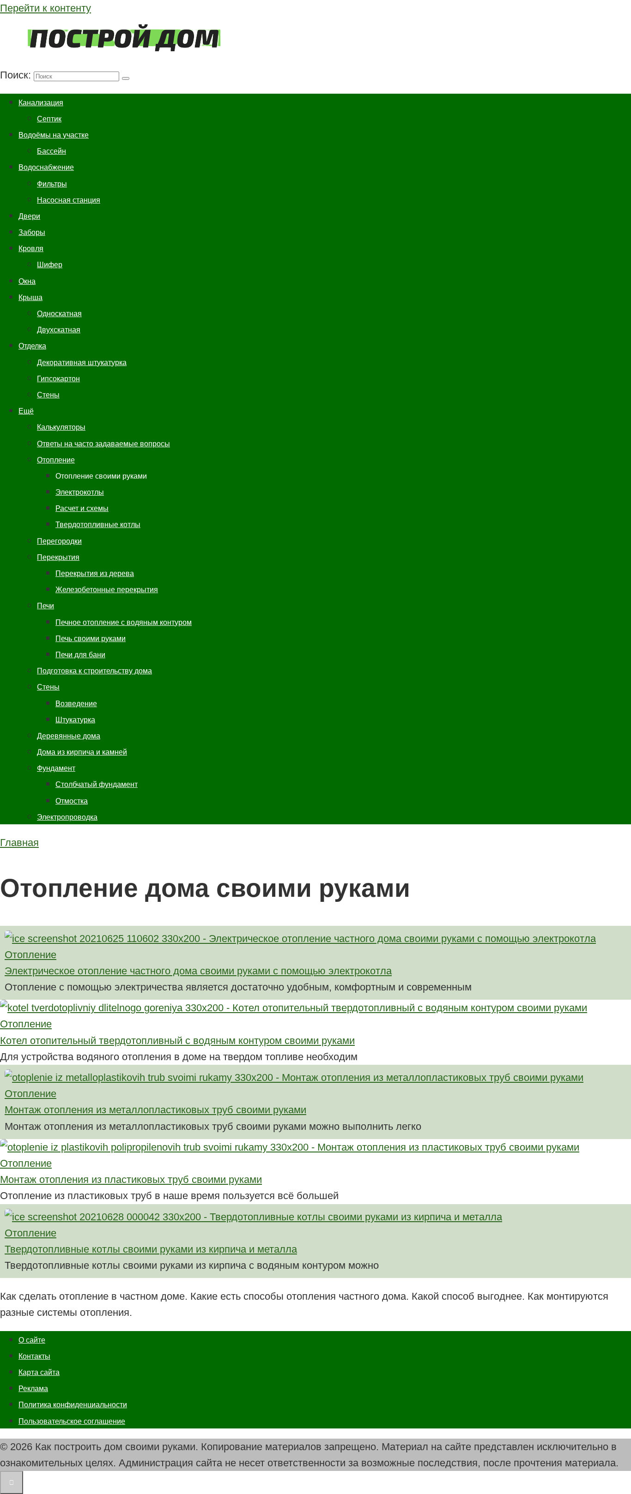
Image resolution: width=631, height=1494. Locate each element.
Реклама (33, 1388)
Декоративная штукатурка (82, 362)
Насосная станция (68, 200)
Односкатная (59, 314)
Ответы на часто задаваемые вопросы (103, 444)
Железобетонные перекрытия (106, 590)
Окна (27, 281)
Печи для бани (80, 655)
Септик (49, 119)
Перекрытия (58, 557)
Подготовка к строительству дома (94, 671)
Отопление (56, 460)
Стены (48, 395)
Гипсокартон (58, 379)
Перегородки (59, 541)
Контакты (34, 1356)
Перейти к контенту (45, 8)
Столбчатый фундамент (96, 784)
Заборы (31, 232)
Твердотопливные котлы (97, 524)
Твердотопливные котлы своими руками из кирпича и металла (151, 1249)
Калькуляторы (61, 427)
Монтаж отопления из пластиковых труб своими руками (131, 1179)
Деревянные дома (68, 736)
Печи (45, 606)
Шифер (49, 265)
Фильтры (52, 184)
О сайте (31, 1340)
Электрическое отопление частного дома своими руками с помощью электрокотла (198, 971)
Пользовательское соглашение (71, 1421)
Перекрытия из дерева (94, 573)
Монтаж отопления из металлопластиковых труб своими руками (155, 1110)
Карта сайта (39, 1372)
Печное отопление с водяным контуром (123, 622)
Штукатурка (75, 720)
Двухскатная (58, 330)
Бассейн (51, 151)
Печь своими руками (90, 638)
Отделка (32, 346)
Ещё (26, 411)
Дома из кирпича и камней (82, 752)
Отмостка (71, 801)
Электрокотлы (79, 492)
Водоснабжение (46, 167)
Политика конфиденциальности (72, 1405)
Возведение (76, 704)
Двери (29, 216)
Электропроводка (67, 817)
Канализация (40, 103)
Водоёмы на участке (53, 135)
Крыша (30, 297)
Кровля (30, 248)
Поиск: (17, 75)
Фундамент (56, 768)
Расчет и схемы (82, 508)
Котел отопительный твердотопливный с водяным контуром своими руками (177, 1040)
